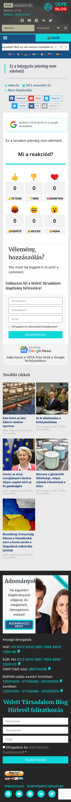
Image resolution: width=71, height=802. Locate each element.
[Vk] (43, 20)
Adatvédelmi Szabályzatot (42, 326)
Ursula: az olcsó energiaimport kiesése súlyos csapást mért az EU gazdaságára (17, 480)
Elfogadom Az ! (35, 327)
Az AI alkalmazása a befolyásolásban (48, 420)
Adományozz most (19, 625)
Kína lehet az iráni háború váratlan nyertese (14, 422)
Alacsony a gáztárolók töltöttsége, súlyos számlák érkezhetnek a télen (50, 480)
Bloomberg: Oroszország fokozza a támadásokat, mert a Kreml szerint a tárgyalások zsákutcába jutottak (18, 542)
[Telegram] (36, 20)
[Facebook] (22, 20)
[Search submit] (65, 28)
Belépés (8, 14)
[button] (5, 37)
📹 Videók (53, 38)
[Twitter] (50, 20)
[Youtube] (29, 20)
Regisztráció (22, 14)
